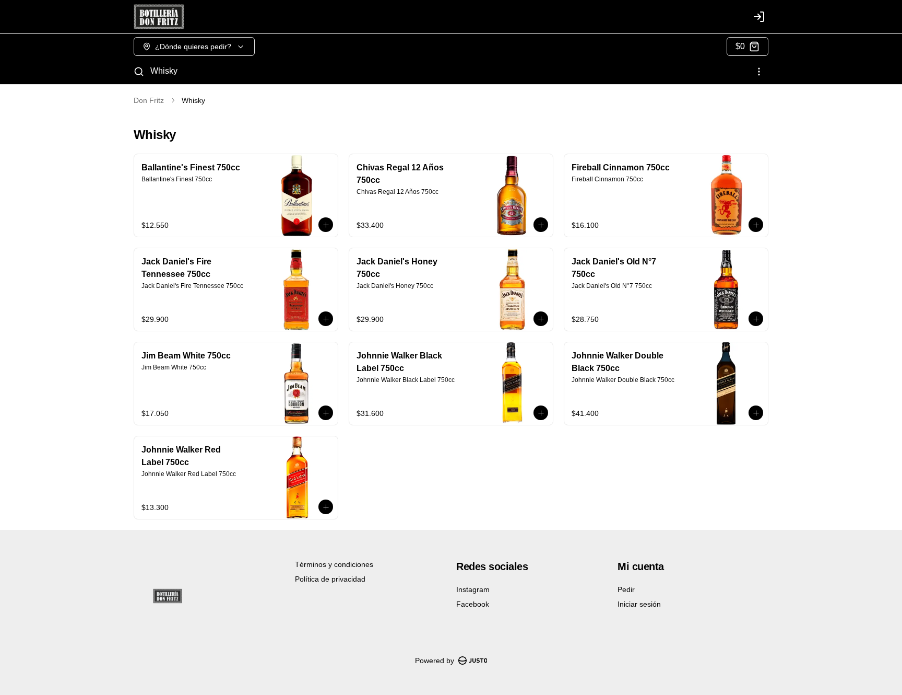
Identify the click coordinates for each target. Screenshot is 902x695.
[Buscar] (139, 71)
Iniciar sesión (639, 604)
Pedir (626, 589)
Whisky (163, 70)
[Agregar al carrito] (325, 224)
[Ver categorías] (759, 71)
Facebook (472, 604)
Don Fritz (149, 100)
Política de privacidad (330, 579)
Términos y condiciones (334, 564)
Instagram (473, 589)
